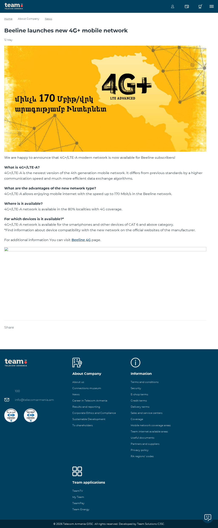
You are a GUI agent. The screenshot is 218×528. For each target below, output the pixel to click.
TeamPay (78, 503)
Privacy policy (140, 450)
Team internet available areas (149, 431)
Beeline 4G (81, 240)
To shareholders (82, 425)
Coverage (137, 419)
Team (13, 5)
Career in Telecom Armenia (89, 400)
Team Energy (80, 509)
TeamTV (77, 490)
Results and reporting (86, 406)
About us (78, 382)
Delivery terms (140, 406)
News (48, 18)
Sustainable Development (88, 419)
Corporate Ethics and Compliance (94, 413)
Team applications (88, 482)
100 (17, 391)
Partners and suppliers (145, 443)
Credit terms (139, 400)
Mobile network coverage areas (151, 425)
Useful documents (142, 437)
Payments (186, 6)
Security (136, 388)
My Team (78, 497)
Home (8, 18)
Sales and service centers (146, 413)
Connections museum (86, 388)
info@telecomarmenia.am (34, 400)
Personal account (172, 6)
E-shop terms (139, 394)
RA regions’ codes (142, 456)
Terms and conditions (145, 382)
